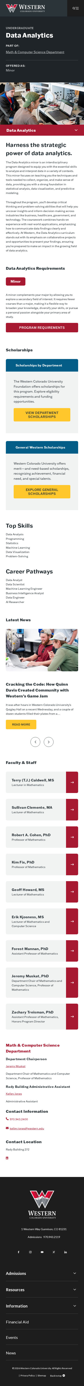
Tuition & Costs (15, 1298)
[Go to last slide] (35, 742)
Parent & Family (15, 1342)
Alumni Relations (16, 1331)
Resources (15, 1289)
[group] (15, 281)
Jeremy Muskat (15, 1066)
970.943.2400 (19, 1119)
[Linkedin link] (10, 1160)
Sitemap (42, 1375)
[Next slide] (49, 742)
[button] (75, 8)
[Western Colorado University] (42, 1217)
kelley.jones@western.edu (27, 1128)
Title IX (10, 1315)
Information (17, 1306)
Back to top (56, 1375)
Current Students (17, 1320)
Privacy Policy (28, 1375)
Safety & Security (16, 1325)
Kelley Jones (14, 1093)
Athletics (11, 1352)
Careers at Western (18, 1347)
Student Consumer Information (25, 1336)
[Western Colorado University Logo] (25, 8)
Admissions (44, 1237)
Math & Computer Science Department (35, 52)
